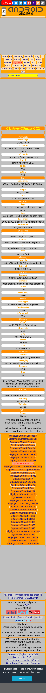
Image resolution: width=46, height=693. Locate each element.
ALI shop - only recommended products (23, 595)
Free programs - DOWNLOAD (23, 598)
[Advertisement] (23, 36)
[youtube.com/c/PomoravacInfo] (34, 613)
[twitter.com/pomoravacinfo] (23, 613)
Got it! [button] (22, 678)
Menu (7, 3)
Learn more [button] (36, 672)
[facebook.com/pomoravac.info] (11, 613)
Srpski (18, 620)
